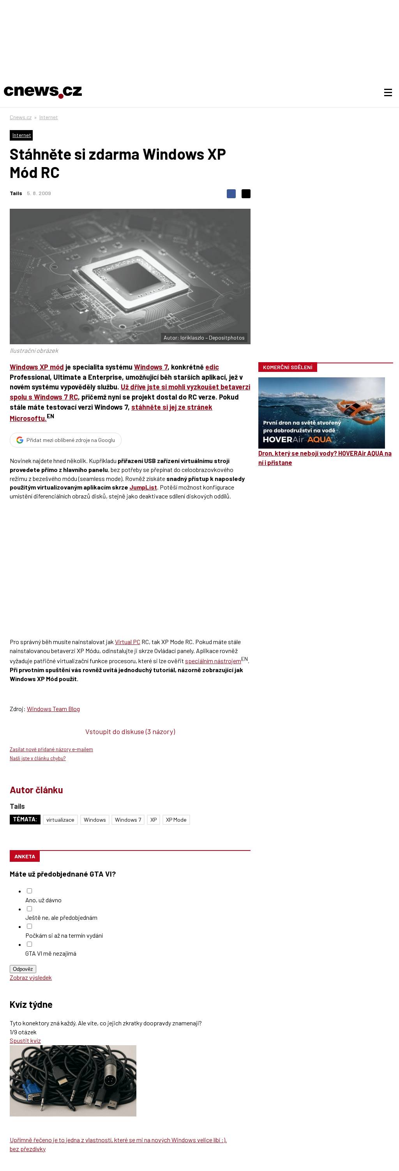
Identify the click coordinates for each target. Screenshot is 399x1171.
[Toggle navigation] (388, 93)
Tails (16, 193)
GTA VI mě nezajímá (50, 953)
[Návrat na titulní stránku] (43, 92)
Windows (95, 819)
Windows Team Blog (53, 708)
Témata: (25, 819)
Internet (48, 117)
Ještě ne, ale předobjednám (61, 917)
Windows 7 (151, 367)
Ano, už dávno (43, 899)
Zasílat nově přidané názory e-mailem (51, 749)
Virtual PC (127, 641)
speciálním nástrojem (213, 660)
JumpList (143, 487)
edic (212, 367)
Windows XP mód (37, 367)
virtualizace (60, 819)
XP (153, 819)
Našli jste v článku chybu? (38, 758)
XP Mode (176, 819)
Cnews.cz (21, 117)
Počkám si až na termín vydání (64, 935)
